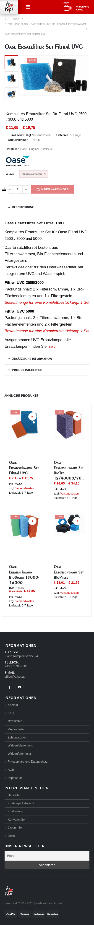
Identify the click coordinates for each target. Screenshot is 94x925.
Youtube (19, 687)
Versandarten (16, 729)
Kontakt (13, 705)
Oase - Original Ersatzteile (36, 149)
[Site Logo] (9, 7)
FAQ (11, 713)
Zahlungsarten (17, 737)
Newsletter (15, 721)
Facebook (9, 687)
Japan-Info (15, 827)
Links (11, 835)
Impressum (15, 778)
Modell (10, 174)
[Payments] (32, 913)
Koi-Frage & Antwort (21, 803)
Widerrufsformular (19, 753)
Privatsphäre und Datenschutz (28, 761)
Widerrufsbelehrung (20, 745)
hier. (51, 346)
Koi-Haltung (15, 811)
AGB (11, 770)
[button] (28, 7)
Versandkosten (41, 135)
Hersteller (14, 795)
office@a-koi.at (15, 676)
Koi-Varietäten (17, 819)
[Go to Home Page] (6, 19)
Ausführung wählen (32, 416)
